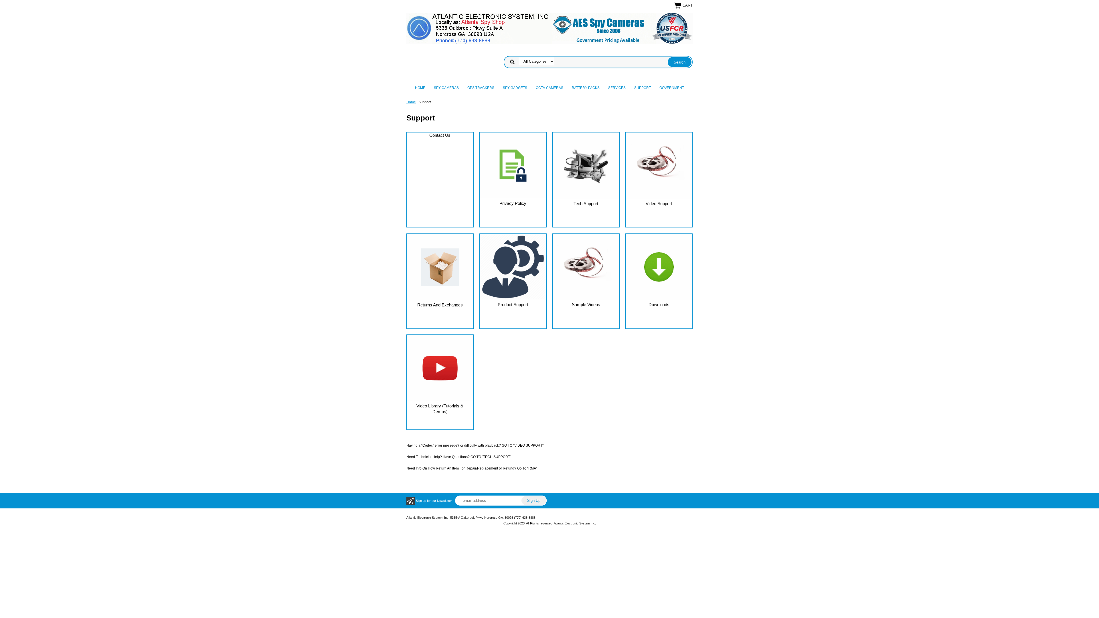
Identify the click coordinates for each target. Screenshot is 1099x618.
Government (671, 88)
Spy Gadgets (515, 88)
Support (642, 88)
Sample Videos (586, 304)
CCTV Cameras (549, 88)
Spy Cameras (446, 88)
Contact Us (439, 135)
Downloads (659, 304)
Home (420, 88)
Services (617, 88)
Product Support (513, 304)
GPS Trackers (480, 88)
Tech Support (586, 203)
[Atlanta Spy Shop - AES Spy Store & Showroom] (549, 28)
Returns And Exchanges (440, 304)
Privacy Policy (512, 203)
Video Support (659, 203)
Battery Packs (586, 88)
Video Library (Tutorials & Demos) (439, 408)
